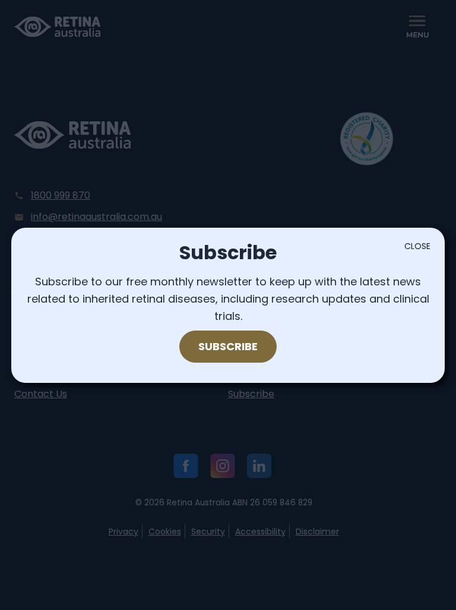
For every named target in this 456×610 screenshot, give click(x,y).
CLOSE (417, 246)
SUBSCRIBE (228, 346)
